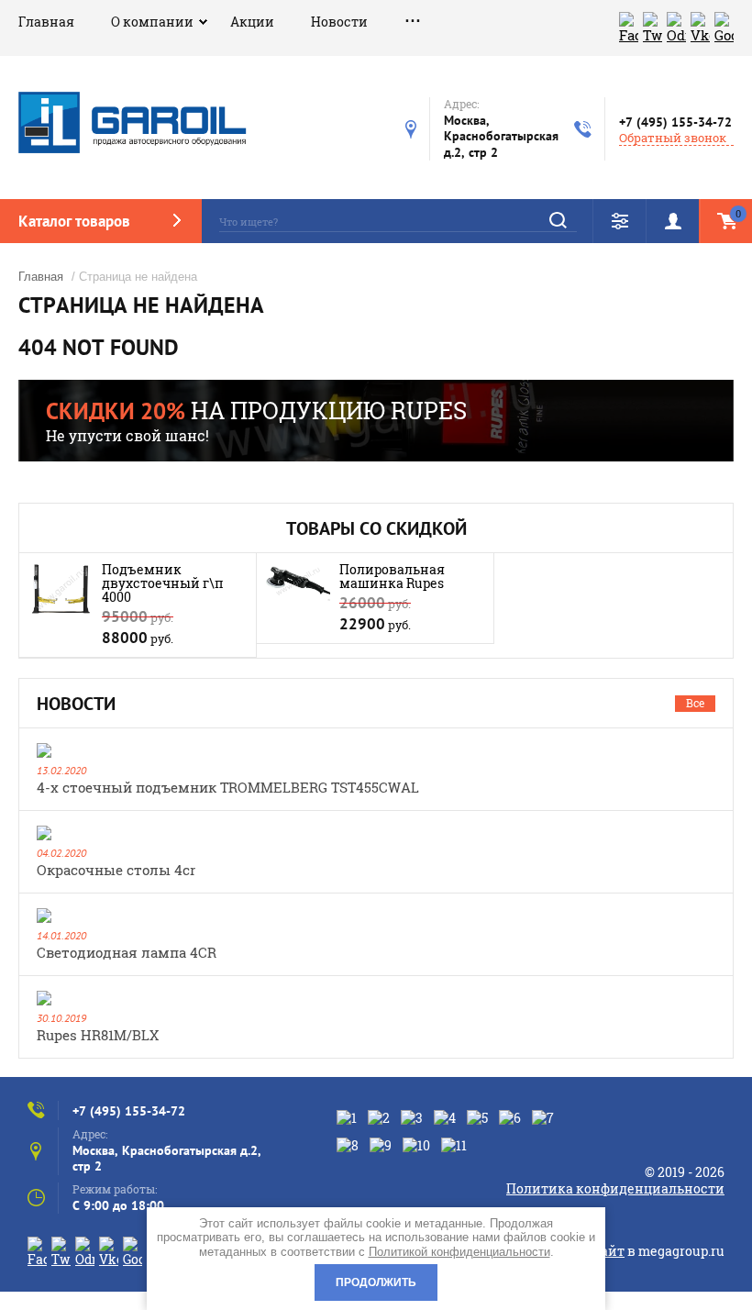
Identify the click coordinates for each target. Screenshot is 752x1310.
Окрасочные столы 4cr (116, 869)
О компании (152, 21)
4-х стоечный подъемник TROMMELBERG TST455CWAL (228, 787)
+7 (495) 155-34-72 (675, 122)
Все (695, 702)
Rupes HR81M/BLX (98, 1035)
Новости (339, 21)
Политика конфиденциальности (615, 1188)
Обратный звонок (672, 138)
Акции (252, 21)
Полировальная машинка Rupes (392, 576)
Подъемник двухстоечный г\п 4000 (163, 583)
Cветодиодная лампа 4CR (126, 952)
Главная (46, 21)
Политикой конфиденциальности (459, 1252)
